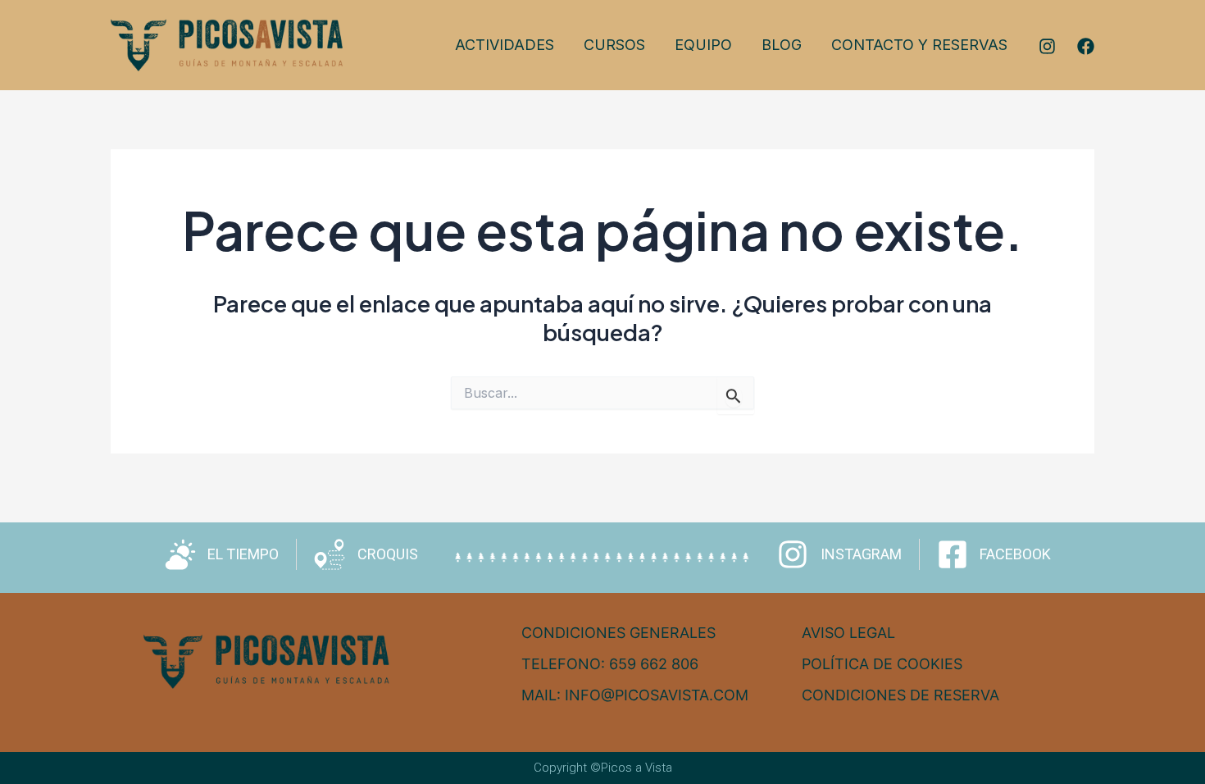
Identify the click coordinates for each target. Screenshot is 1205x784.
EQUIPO (703, 44)
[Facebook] (1085, 46)
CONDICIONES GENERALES (618, 632)
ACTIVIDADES (504, 44)
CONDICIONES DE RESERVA (900, 695)
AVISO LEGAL (848, 632)
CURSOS (614, 44)
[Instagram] (1047, 46)
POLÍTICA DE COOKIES (882, 663)
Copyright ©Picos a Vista (603, 767)
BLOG (782, 44)
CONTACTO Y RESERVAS (919, 44)
